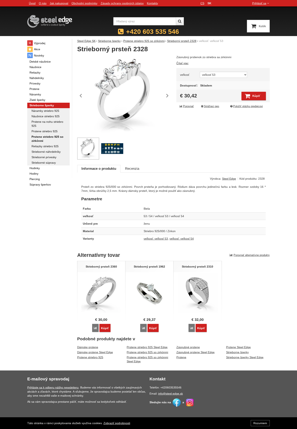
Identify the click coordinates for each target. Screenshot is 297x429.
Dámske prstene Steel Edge (95, 352)
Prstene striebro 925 (90, 357)
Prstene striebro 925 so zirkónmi (147, 352)
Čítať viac (182, 63)
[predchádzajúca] (81, 96)
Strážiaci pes (211, 106)
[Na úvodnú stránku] (49, 21)
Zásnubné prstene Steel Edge (195, 352)
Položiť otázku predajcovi (248, 106)
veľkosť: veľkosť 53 (156, 238)
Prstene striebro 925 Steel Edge (147, 347)
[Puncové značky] (112, 149)
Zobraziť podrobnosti (116, 423)
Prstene (181, 357)
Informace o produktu (98, 169)
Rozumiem (260, 423)
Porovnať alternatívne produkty (252, 255)
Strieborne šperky (237, 352)
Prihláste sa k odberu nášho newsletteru (53, 387)
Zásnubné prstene (188, 347)
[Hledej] (180, 21)
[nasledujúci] (167, 96)
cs (202, 3)
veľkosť (184, 74)
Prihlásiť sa (259, 3)
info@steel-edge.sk (170, 393)
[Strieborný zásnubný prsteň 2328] (124, 95)
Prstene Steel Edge (238, 347)
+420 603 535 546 (152, 31)
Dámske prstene (87, 347)
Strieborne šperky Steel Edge (244, 357)
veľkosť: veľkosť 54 (182, 238)
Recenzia (132, 169)
